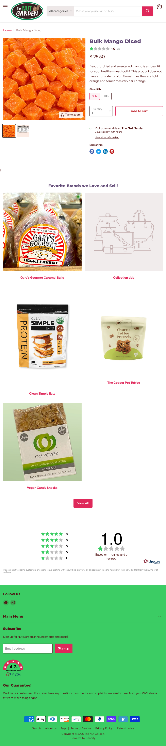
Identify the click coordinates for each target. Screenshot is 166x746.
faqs (63, 728)
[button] (83, 668)
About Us (50, 728)
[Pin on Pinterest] (112, 151)
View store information (107, 137)
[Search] (147, 11)
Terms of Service (81, 728)
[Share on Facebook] (91, 151)
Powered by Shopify (83, 738)
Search (36, 728)
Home (7, 30)
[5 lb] (95, 101)
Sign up (63, 648)
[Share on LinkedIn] (105, 151)
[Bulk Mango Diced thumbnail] (9, 130)
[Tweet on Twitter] (98, 151)
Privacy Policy (104, 728)
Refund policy (125, 728)
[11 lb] (107, 101)
